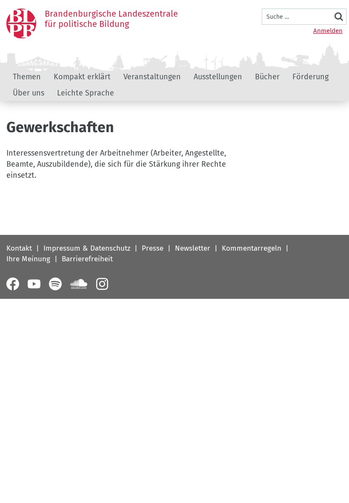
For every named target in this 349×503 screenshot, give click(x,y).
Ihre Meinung (28, 258)
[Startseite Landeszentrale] (21, 23)
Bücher (267, 76)
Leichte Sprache (85, 93)
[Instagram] (102, 284)
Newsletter (192, 248)
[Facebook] (12, 284)
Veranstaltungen (152, 76)
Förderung (310, 76)
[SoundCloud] (78, 284)
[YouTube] (34, 284)
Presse (152, 248)
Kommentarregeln (251, 248)
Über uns (28, 93)
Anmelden (328, 31)
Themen (27, 76)
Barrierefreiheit (87, 258)
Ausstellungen (218, 76)
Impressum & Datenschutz (86, 248)
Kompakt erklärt (82, 76)
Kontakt (19, 248)
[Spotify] (55, 284)
